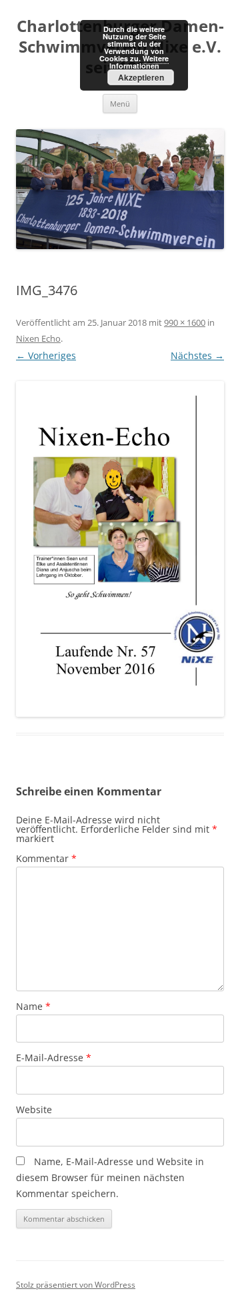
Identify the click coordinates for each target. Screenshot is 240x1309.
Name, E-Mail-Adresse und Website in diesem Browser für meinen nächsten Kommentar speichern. (110, 1177)
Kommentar (46, 858)
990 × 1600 (184, 322)
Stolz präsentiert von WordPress (75, 1284)
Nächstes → (197, 355)
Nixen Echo (38, 338)
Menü (120, 104)
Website (34, 1109)
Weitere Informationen (139, 62)
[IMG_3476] (120, 549)
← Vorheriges (46, 355)
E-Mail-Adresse (53, 1057)
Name (33, 1006)
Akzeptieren (141, 77)
